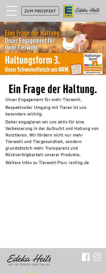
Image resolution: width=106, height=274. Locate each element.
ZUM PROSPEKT (40, 11)
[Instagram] (97, 258)
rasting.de (79, 162)
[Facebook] (85, 258)
